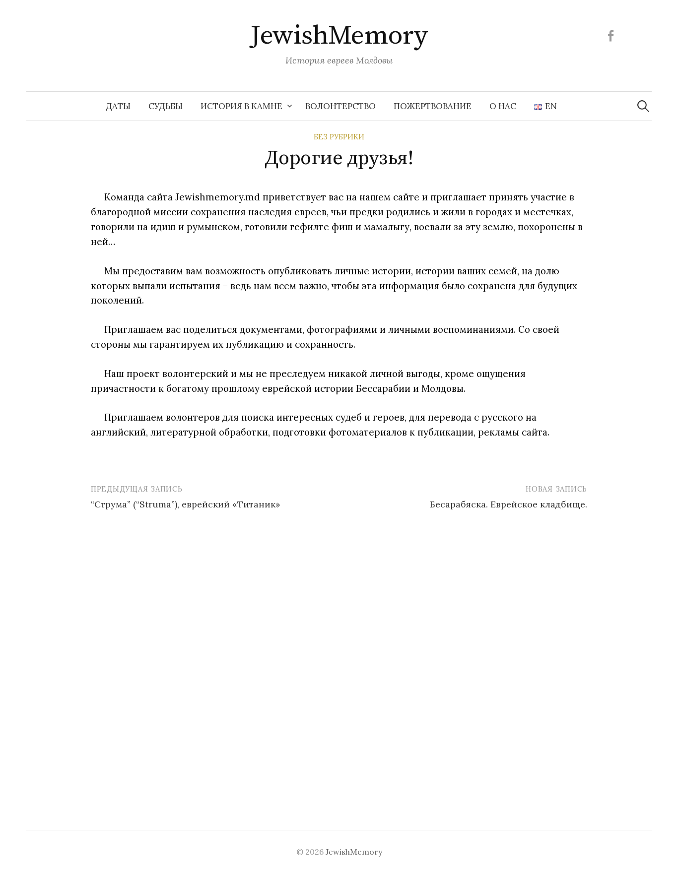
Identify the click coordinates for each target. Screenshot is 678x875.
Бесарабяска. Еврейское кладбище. (508, 504)
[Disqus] (339, 657)
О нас (502, 106)
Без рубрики (339, 136)
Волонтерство (340, 106)
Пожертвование (433, 106)
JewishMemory (339, 36)
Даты (118, 106)
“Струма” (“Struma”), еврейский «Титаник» (185, 504)
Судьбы (165, 106)
